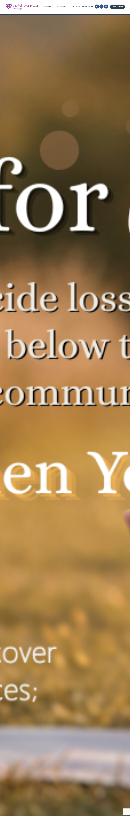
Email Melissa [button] (117, 7)
